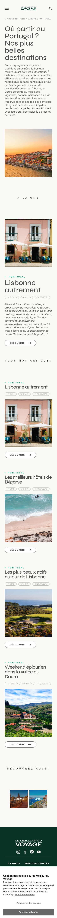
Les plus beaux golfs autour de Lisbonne (26, 574)
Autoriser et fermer (28, 912)
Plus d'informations (25, 894)
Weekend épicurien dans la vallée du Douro (25, 671)
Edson (12, 684)
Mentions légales (37, 863)
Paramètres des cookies (28, 903)
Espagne (19, 798)
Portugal (45, 18)
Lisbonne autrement (23, 286)
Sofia (12, 297)
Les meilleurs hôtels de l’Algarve (28, 479)
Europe (32, 18)
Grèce (38, 798)
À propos (14, 863)
